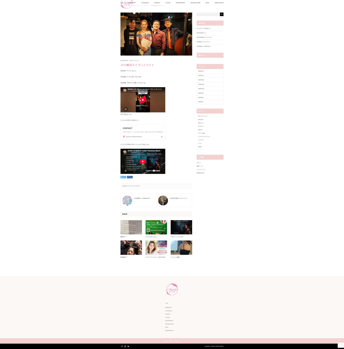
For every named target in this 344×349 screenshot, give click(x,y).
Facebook (121, 346)
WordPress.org (200, 173)
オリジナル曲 (201, 133)
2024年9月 (201, 93)
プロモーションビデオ (177, 236)
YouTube (167, 2)
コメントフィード (201, 169)
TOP (166, 303)
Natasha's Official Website (217, 346)
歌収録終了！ (124, 257)
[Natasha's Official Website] (172, 294)
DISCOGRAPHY (180, 2)
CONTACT (157, 2)
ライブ (199, 143)
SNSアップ (201, 123)
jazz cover (200, 119)
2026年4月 (201, 71)
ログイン (199, 162)
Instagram (125, 346)
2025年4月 (201, 75)
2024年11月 (201, 84)
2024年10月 (201, 88)
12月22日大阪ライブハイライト (204, 37)
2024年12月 (201, 80)
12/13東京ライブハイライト (203, 41)
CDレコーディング (134, 60)
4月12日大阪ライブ (201, 33)
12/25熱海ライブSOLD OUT (203, 46)
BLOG (207, 2)
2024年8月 (201, 97)
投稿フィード (200, 166)
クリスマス (137, 186)
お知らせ (200, 129)
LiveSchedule (145, 2)
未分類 (199, 146)
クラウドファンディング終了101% (155, 257)
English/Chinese (219, 2)
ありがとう (201, 126)
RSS (128, 346)
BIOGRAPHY (168, 307)
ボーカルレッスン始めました (204, 28)
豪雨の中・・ (124, 236)
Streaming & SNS (195, 2)
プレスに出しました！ (152, 236)
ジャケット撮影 (175, 257)
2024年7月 (201, 102)
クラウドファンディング (204, 136)
